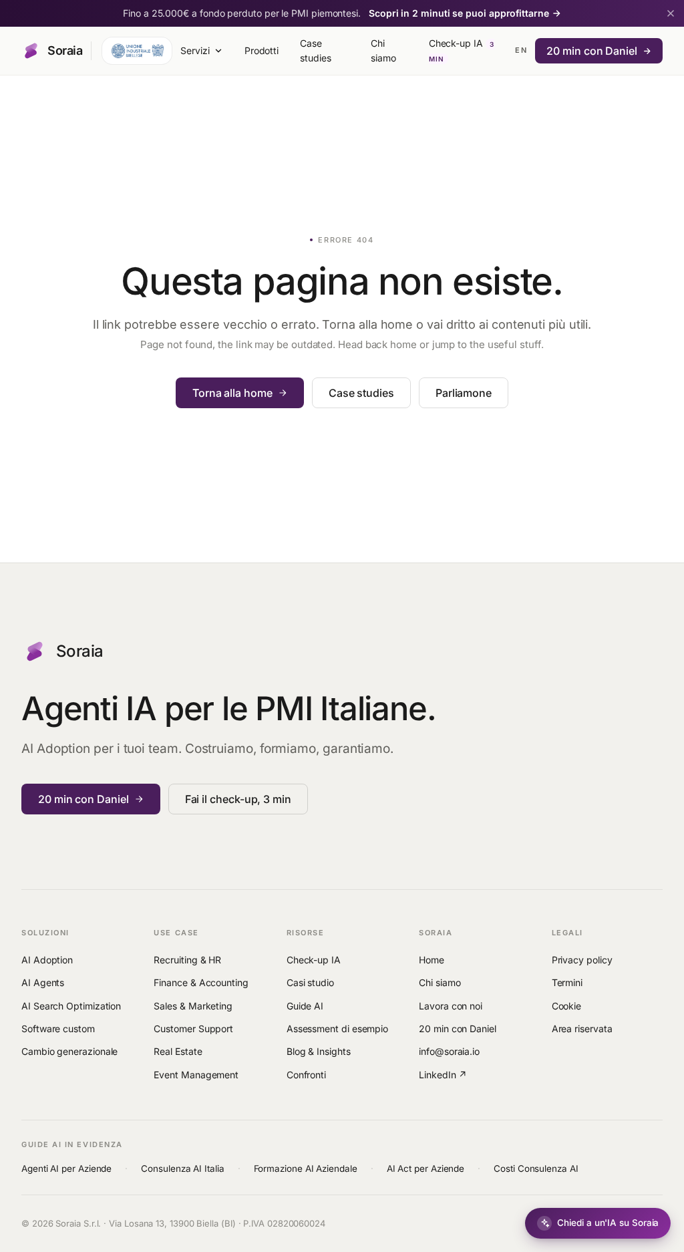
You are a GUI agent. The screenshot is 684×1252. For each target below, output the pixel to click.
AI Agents (42, 982)
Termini (567, 982)
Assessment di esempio (337, 1028)
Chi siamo (383, 50)
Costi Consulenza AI (536, 1168)
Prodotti (261, 50)
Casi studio (310, 982)
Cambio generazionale (69, 1051)
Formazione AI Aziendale (305, 1168)
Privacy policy (582, 959)
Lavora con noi (450, 1005)
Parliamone (464, 393)
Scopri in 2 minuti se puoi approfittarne (459, 13)
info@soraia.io (449, 1051)
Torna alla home (232, 393)
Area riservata (582, 1028)
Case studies (315, 50)
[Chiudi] (670, 13)
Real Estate (178, 1051)
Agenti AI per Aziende (66, 1168)
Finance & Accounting (201, 982)
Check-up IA (461, 50)
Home (431, 959)
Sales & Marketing (193, 1005)
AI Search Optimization (71, 1005)
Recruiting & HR (187, 959)
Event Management (196, 1074)
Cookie (567, 1005)
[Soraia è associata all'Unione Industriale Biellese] (137, 51)
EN (521, 50)
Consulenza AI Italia (182, 1168)
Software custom (58, 1028)
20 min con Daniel (591, 50)
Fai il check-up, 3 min (238, 799)
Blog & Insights (319, 1051)
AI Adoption (47, 959)
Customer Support (193, 1028)
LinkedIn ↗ (443, 1074)
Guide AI (305, 1005)
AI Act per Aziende (426, 1168)
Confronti (306, 1074)
